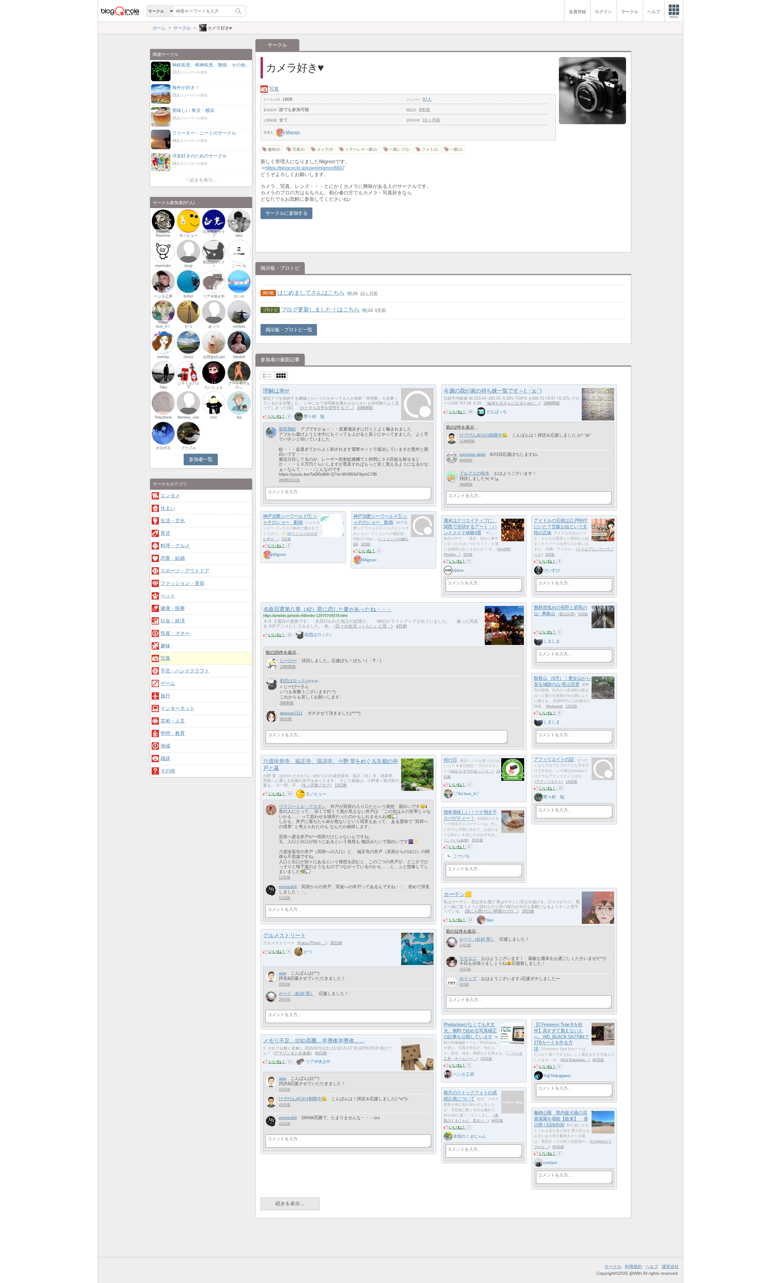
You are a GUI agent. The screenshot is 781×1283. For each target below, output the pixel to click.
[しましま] (538, 641)
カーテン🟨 (458, 894)
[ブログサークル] (120, 11)
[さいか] (238, 281)
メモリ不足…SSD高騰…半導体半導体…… (314, 1041)
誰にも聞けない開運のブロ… (491, 911)
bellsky (163, 357)
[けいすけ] (538, 570)
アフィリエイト (549, 782)
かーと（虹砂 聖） (477, 939)
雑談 (165, 758)
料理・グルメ (175, 545)
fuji (239, 417)
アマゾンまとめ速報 (292, 1053)
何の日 (450, 760)
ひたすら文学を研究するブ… (326, 407)
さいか (239, 296)
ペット (167, 595)
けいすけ (551, 570)
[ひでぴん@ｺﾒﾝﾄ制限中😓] (451, 438)
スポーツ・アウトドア (184, 570)
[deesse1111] (272, 717)
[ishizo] (188, 342)
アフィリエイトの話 (554, 759)
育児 (165, 533)
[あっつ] (213, 311)
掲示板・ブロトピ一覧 (288, 329)
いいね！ (277, 416)
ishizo (188, 357)
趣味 (165, 645)
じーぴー (288, 660)
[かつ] (298, 951)
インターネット (177, 708)
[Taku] (163, 372)
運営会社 (670, 1266)
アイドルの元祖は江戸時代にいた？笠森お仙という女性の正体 (560, 526)
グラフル (188, 448)
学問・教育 (172, 733)
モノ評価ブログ (316, 785)
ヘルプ (651, 1266)
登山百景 (567, 614)
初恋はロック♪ (317, 634)
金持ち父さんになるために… (513, 403)
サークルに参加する (286, 213)
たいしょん (214, 387)
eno (214, 417)
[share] (448, 570)
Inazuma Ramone (163, 233)
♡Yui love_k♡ (466, 793)
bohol (188, 296)
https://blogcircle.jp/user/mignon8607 (305, 168)
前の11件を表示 (461, 931)
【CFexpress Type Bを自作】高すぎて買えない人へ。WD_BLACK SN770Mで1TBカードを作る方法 (561, 1036)
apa (282, 973)
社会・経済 (172, 620)
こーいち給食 (457, 840)
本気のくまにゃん (469, 1136)
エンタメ (170, 495)
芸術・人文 (172, 720)
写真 (274, 89)
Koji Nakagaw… (575, 1060)
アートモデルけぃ (239, 385)
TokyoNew (163, 417)
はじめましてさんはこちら (311, 293)
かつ (308, 951)
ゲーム (167, 683)
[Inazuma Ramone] (163, 220)
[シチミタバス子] (188, 372)
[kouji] (188, 251)
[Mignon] (267, 554)
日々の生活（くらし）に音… (363, 626)
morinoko (163, 266)
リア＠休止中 (318, 1061)
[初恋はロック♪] (299, 635)
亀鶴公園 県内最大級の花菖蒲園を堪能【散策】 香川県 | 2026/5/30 (561, 1118)
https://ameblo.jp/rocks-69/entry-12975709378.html (305, 616)
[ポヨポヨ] (163, 433)
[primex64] (271, 890)
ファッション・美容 (182, 583)
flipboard (554, 706)
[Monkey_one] (188, 402)
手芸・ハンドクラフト (184, 670)
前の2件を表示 (460, 427)
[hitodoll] (238, 342)
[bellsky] (163, 342)
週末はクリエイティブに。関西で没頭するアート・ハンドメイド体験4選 (470, 526)
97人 (427, 99)
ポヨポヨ (163, 448)
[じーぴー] (272, 664)
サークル (612, 1266)
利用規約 (633, 1266)
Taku (163, 387)
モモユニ (468, 958)
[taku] (238, 220)
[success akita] (451, 457)
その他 (167, 770)
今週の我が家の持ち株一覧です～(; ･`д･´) (493, 391)
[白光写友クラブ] (213, 220)
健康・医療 (172, 608)
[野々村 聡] (298, 416)
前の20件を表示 (281, 652)
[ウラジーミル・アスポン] (271, 810)
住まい (167, 508)
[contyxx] (538, 1162)
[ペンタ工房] (448, 1074)
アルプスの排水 (474, 473)
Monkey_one (188, 417)
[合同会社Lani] (213, 342)
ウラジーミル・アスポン (302, 806)
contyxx (550, 1162)
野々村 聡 (314, 416)
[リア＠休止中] (300, 1061)
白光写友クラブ (214, 233)
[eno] (213, 402)
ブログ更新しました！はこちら (320, 309)
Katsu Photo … (312, 943)
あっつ (213, 326)
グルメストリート (284, 935)
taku (239, 235)
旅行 (165, 695)
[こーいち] (448, 855)
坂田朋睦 (287, 429)
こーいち (461, 855)
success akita (472, 454)
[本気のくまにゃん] (448, 1136)
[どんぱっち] (481, 411)
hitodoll (239, 357)
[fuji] (238, 402)
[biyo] (481, 919)
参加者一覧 (200, 459)
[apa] (271, 976)
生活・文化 (172, 520)
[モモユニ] (451, 962)
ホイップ (468, 978)
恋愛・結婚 (172, 558)
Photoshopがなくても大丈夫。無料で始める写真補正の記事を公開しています (470, 1030)
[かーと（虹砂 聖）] (451, 942)
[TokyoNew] (163, 402)
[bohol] (188, 281)
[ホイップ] (451, 982)
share (458, 570)
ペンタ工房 (463, 1074)
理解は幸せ (276, 391)
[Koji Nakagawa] (538, 1075)
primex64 (288, 887)
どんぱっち (496, 411)
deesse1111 (291, 713)
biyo (490, 919)
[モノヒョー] (300, 793)
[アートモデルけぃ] (238, 372)
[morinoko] (163, 251)
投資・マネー (175, 633)
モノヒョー (316, 793)
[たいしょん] (213, 372)
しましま (551, 641)
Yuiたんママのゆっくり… (471, 771)
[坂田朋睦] (271, 432)
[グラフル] (188, 433)
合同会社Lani (214, 357)
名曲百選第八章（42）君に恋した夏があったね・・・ (327, 609)
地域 (165, 745)
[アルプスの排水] (451, 476)
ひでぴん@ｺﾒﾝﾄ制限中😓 (483, 435)
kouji (189, 266)
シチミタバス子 (189, 385)
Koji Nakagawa (556, 1075)
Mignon (293, 132)
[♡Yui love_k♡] (448, 793)
